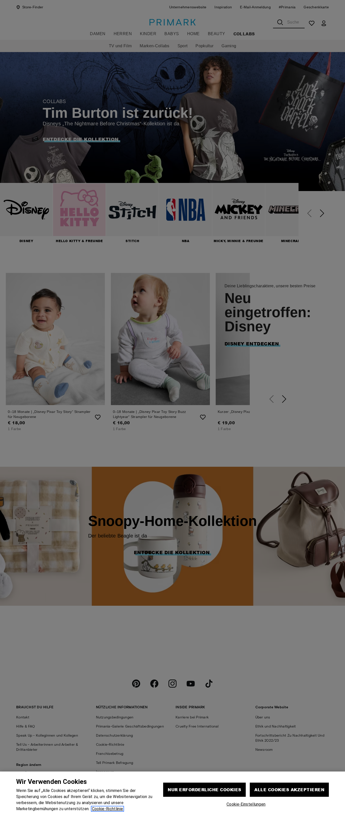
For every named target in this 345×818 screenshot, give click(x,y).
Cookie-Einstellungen (246, 804)
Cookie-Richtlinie (107, 808)
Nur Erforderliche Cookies (204, 789)
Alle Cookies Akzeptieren (289, 789)
